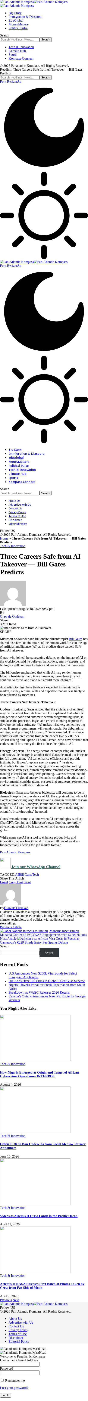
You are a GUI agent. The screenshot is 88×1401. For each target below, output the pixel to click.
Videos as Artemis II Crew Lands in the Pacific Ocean (39, 1216)
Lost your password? (14, 1388)
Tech (35, 874)
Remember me (14, 1380)
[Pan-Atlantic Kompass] (33, 262)
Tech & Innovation (12, 546)
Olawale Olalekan (12, 616)
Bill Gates (75, 639)
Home (4, 538)
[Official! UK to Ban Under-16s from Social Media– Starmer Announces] (35, 1132)
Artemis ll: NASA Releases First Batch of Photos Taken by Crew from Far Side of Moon (42, 1285)
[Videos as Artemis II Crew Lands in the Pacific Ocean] (35, 1204)
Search (4, 946)
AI (17, 874)
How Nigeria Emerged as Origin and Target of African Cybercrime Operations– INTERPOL (39, 1074)
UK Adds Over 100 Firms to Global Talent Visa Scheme (47, 981)
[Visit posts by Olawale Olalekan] (10, 904)
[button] (10, 81)
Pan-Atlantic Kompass (15, 852)
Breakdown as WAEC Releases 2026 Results (39, 992)
